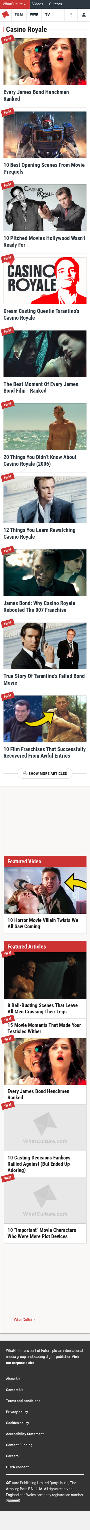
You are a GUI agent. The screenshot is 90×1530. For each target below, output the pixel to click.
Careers (12, 1456)
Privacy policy (17, 1412)
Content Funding (19, 1445)
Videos (37, 4)
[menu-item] (18, 15)
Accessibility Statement (25, 1434)
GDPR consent (17, 1467)
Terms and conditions (23, 1401)
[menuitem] (15, 4)
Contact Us (14, 1390)
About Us (13, 1379)
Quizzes (55, 4)
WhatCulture (24, 1319)
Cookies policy (17, 1423)
